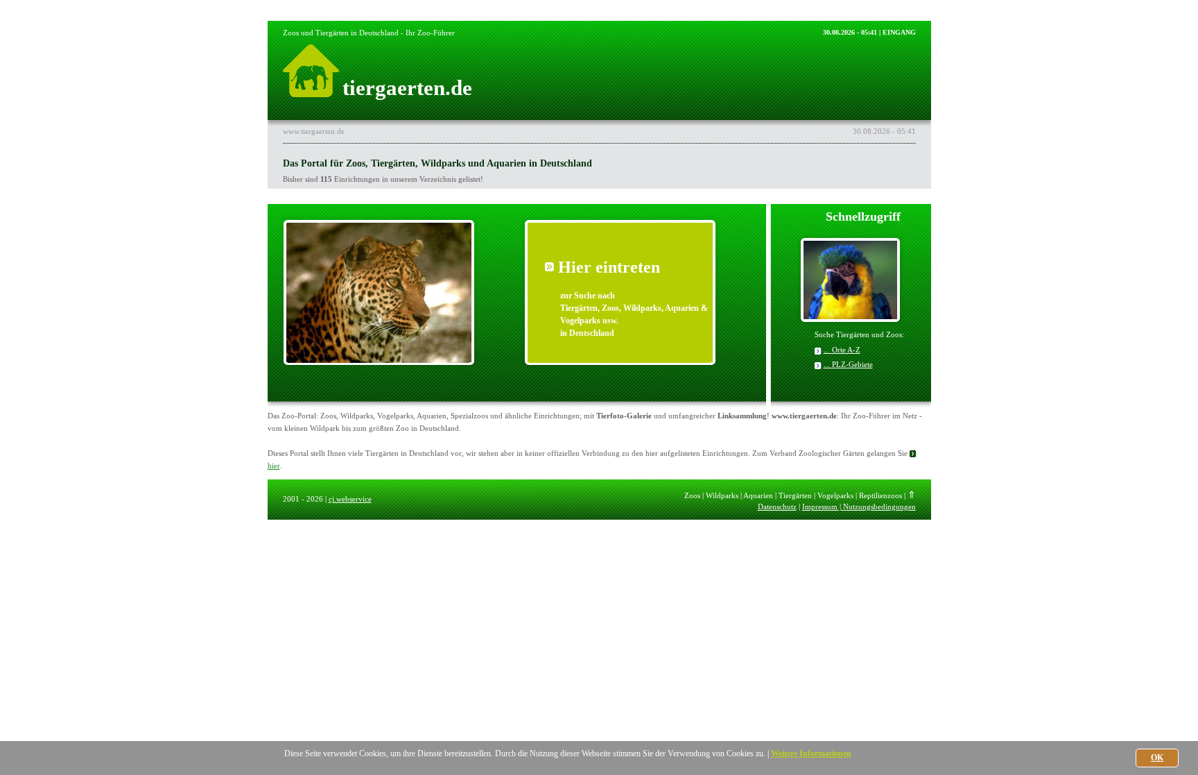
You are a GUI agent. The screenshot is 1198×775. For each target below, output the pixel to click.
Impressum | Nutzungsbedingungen (859, 506)
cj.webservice (350, 499)
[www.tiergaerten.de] (311, 93)
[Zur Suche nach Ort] (850, 315)
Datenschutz (777, 506)
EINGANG (899, 32)
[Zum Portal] (378, 366)
